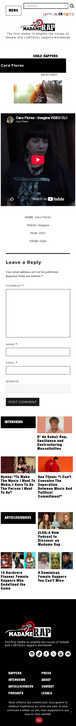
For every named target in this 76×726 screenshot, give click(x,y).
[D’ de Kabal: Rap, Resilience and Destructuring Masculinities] (54, 424)
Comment (15, 285)
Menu (13, 11)
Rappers (50, 56)
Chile (37, 56)
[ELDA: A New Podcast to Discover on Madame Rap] (55, 520)
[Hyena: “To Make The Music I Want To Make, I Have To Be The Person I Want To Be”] (18, 464)
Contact (48, 687)
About (46, 680)
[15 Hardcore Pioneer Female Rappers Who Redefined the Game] (18, 560)
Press (46, 673)
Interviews (14, 422)
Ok (39, 720)
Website (12, 381)
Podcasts (15, 693)
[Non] (71, 712)
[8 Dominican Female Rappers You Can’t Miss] (55, 560)
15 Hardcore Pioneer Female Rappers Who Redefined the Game (14, 581)
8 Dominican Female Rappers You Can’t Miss (52, 577)
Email (12, 362)
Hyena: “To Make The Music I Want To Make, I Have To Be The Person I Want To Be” (18, 485)
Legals (47, 693)
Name (11, 344)
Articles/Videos (18, 518)
